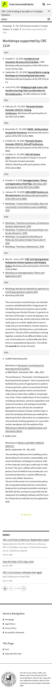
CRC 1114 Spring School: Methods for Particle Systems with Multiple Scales (27, 262)
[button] (5, 588)
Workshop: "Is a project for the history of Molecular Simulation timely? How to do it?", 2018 (25, 240)
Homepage (7, 26)
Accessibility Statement (14, 632)
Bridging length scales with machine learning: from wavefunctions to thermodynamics (26, 90)
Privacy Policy (10, 628)
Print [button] (7, 649)
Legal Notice (10, 624)
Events (16, 29)
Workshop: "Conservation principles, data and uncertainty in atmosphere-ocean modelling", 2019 (26, 207)
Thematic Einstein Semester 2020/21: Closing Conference (24, 110)
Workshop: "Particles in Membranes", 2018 (24, 246)
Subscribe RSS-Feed (13, 653)
